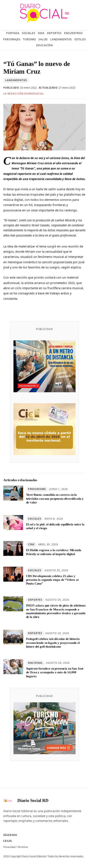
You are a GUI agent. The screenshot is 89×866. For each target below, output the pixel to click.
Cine (31, 544)
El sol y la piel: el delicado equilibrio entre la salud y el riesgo (55, 526)
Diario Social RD (32, 800)
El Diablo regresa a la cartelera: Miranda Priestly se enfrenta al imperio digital (53, 551)
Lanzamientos (16, 80)
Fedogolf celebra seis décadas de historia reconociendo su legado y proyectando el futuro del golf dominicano (53, 642)
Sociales (34, 518)
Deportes (35, 600)
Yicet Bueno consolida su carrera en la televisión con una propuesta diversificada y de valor (55, 498)
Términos (22, 847)
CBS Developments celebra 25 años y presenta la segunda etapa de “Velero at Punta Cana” (52, 579)
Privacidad (9, 847)
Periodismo (37, 489)
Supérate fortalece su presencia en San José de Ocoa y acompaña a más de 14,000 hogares (55, 672)
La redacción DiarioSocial (23, 93)
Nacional (35, 663)
